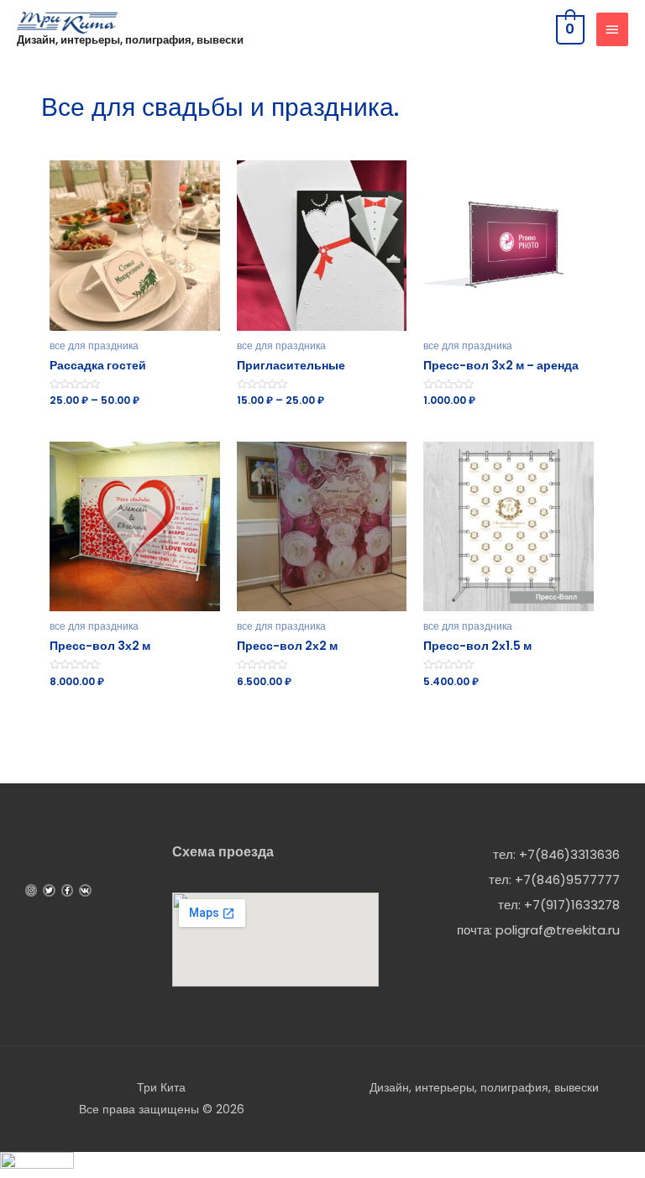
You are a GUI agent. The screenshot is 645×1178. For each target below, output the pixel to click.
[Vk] (85, 890)
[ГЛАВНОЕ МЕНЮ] (612, 29)
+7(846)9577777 (567, 879)
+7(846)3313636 (569, 854)
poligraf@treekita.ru (558, 930)
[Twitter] (49, 890)
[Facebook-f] (67, 890)
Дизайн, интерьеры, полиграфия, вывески (130, 40)
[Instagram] (31, 890)
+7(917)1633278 (572, 905)
